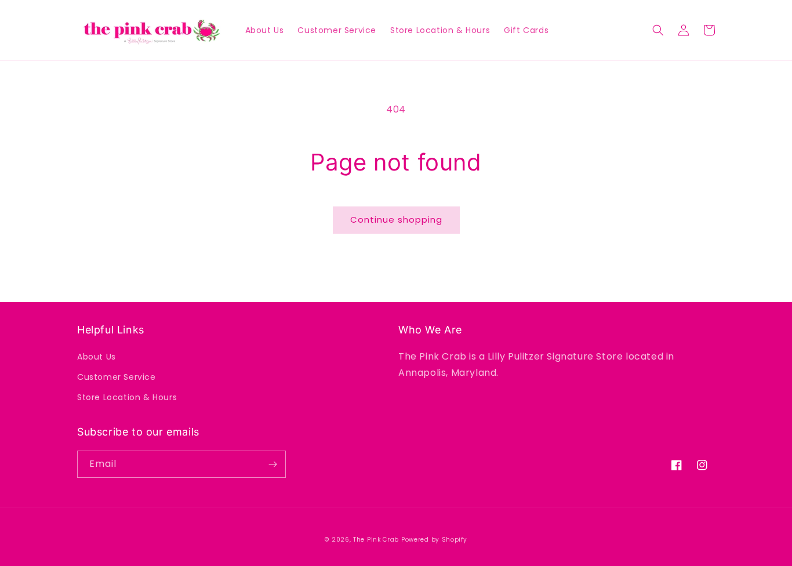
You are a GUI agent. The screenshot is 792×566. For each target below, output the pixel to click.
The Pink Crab (376, 539)
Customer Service (116, 377)
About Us (96, 356)
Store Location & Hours (127, 397)
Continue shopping (396, 219)
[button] (658, 30)
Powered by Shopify (434, 539)
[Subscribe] (272, 464)
